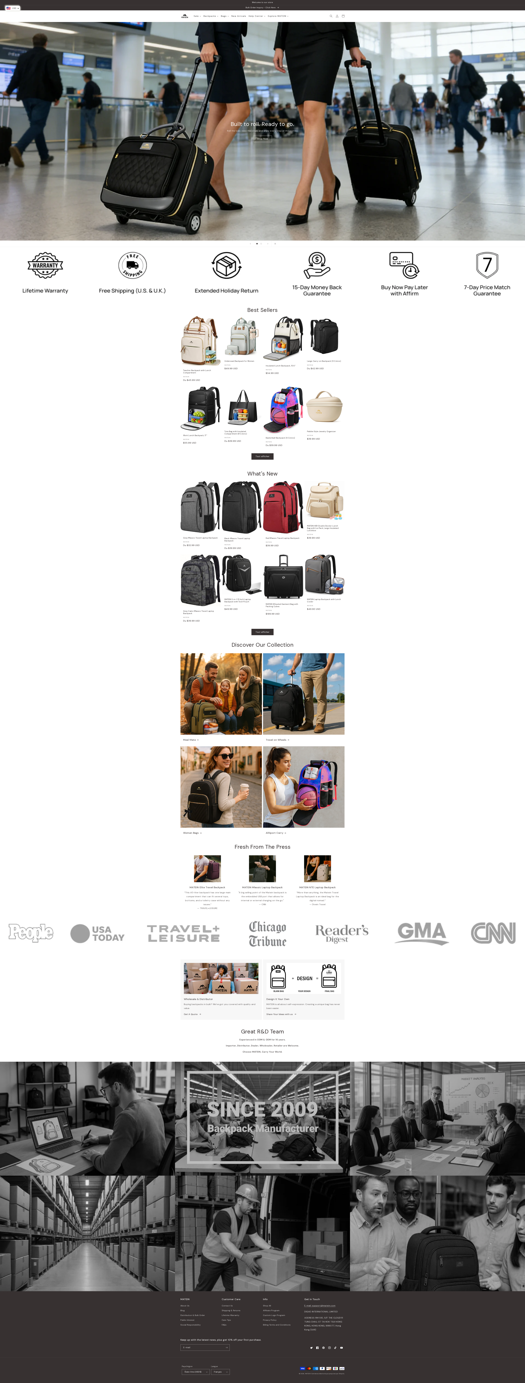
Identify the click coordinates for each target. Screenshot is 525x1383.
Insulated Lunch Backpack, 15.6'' (281, 366)
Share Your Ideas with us (279, 1014)
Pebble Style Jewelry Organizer (321, 431)
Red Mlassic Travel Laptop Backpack (282, 538)
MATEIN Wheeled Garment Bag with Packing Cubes (282, 605)
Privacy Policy (269, 1320)
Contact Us (227, 1305)
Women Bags (191, 833)
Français (218, 1372)
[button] (331, 16)
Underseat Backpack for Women (239, 361)
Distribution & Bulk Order (192, 1315)
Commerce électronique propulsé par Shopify (328, 1374)
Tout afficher (262, 456)
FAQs (224, 1325)
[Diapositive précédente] (250, 244)
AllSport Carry (274, 833)
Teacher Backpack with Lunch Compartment (197, 371)
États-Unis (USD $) (193, 1372)
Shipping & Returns (231, 1310)
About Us (184, 1305)
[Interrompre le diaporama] (275, 244)
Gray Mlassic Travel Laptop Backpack (200, 538)
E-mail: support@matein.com (320, 1305)
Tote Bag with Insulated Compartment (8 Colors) (235, 432)
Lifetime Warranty (230, 1315)
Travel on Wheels (276, 739)
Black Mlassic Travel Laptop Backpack (237, 539)
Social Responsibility (190, 1325)
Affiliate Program (271, 1310)
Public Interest (187, 1320)
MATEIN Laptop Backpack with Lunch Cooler (324, 600)
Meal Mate (189, 739)
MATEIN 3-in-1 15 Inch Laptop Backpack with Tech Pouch (237, 600)
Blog (182, 1310)
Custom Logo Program (274, 1315)
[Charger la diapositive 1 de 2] (257, 244)
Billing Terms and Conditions (277, 1325)
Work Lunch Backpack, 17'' (195, 435)
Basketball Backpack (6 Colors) (280, 438)
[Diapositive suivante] (268, 244)
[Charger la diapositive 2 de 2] (261, 244)
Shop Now (262, 138)
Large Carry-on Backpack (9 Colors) (324, 361)
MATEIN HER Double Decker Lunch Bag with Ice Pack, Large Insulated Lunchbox (323, 528)
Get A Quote (191, 1014)
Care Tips (226, 1320)
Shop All (267, 1305)
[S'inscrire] (227, 1347)
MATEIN (308, 1374)
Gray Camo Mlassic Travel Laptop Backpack (198, 612)
